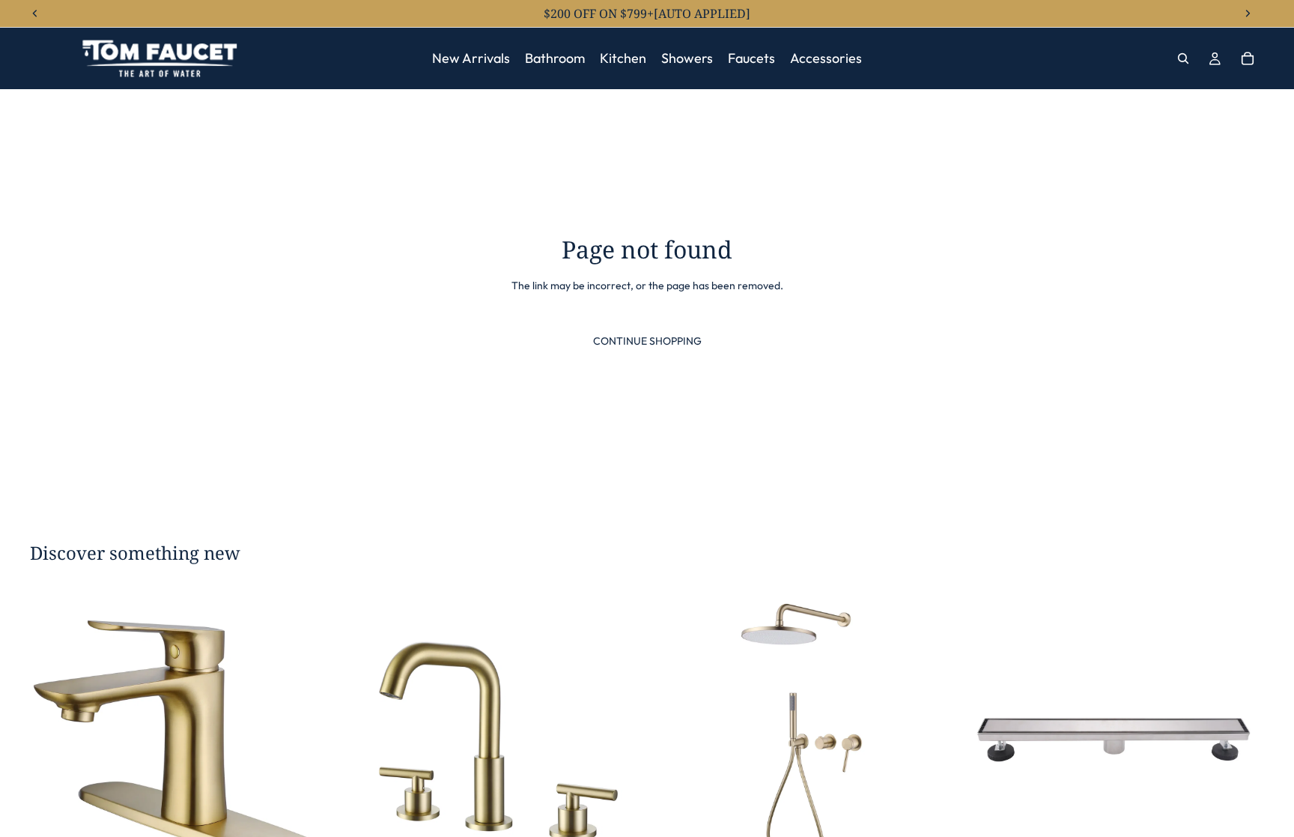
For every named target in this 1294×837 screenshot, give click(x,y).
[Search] (1183, 58)
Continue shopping (647, 341)
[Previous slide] (52, 739)
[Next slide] (309, 739)
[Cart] (1247, 58)
